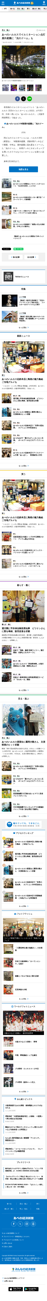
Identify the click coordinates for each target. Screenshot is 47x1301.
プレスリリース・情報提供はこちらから (16, 1236)
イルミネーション (28, 42)
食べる (12, 8)
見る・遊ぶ (20, 8)
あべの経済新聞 (21, 3)
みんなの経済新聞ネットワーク (23, 1270)
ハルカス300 (17, 42)
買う (28, 8)
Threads (33, 1223)
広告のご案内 (7, 1246)
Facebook (13, 1223)
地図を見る (23, 169)
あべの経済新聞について (11, 1233)
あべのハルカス (7, 42)
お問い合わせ (7, 1243)
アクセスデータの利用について (13, 1240)
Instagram (26, 1223)
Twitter (20, 1223)
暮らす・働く (36, 8)
